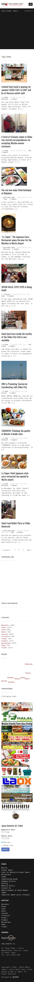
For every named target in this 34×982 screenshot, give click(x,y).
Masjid (4, 868)
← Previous (5, 550)
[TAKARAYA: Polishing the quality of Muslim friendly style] (13, 417)
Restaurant (4, 99)
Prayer (4, 639)
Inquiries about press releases (15, 895)
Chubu (22, 677)
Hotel (3, 632)
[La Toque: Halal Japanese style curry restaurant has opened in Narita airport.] (14, 461)
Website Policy (8, 886)
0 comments (14, 99)
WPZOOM (15, 977)
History (4, 883)
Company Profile (8, 881)
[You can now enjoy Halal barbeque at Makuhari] (14, 176)
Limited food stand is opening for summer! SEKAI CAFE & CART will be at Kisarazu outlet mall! (16, 90)
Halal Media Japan (9, 197)
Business (4, 393)
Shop (29, 150)
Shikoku (11, 682)
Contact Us (6, 888)
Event (3, 296)
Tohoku (28, 673)
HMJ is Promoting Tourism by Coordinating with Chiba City (14, 385)
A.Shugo (5, 97)
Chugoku (10, 677)
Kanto (27, 679)
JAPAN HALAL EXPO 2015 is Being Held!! (16, 288)
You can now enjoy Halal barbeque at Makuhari (16, 191)
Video (3, 877)
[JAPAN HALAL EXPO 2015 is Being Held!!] (14, 273)
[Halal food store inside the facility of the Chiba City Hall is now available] (14, 320)
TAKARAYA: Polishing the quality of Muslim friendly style (15, 432)
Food (29, 344)
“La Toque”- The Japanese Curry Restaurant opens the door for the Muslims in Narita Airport (16, 240)
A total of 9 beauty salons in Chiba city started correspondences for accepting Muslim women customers (16, 141)
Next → (30, 550)
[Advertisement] (17, 30)
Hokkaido (29, 664)
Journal (4, 634)
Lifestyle (5, 636)
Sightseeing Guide (9, 879)
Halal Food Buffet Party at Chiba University (15, 524)
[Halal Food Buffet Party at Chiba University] (8, 509)
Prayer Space (7, 870)
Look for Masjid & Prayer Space (15, 872)
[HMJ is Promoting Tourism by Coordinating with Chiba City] (14, 370)
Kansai (17, 679)
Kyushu (4, 681)
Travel (5, 199)
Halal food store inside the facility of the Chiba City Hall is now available (16, 337)
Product (3, 346)
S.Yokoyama (6, 294)
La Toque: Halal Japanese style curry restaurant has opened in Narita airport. (14, 476)
